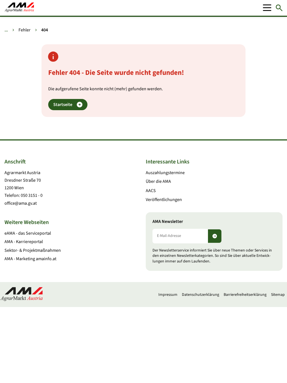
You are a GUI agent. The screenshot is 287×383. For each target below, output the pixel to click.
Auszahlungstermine (165, 173)
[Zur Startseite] (19, 8)
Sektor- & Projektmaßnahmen (32, 250)
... (6, 30)
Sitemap (278, 294)
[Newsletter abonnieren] (214, 236)
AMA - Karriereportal (23, 242)
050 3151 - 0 (32, 195)
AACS (151, 191)
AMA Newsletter (167, 221)
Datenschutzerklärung (200, 294)
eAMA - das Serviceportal (27, 233)
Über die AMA (158, 181)
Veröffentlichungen (164, 200)
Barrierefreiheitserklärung (245, 294)
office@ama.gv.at (20, 203)
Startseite (62, 104)
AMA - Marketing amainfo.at (30, 259)
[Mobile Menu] (267, 7)
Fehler (24, 30)
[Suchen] (279, 7)
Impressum (167, 294)
